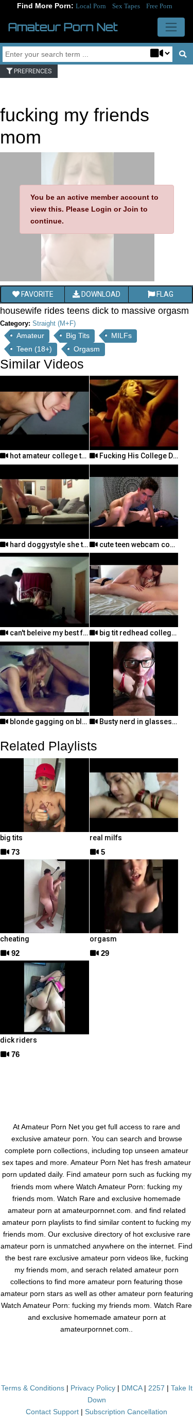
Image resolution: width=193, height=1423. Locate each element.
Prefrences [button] (31, 71)
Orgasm (87, 349)
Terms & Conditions (32, 1388)
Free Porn (159, 6)
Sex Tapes (126, 6)
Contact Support (52, 1412)
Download (100, 294)
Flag (164, 294)
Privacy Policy (93, 1388)
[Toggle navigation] (171, 27)
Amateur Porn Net (63, 27)
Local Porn (91, 6)
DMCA (131, 1388)
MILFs (121, 335)
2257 (156, 1388)
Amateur (30, 335)
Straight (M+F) (54, 323)
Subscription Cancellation (126, 1412)
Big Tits (78, 335)
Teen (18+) (34, 349)
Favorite (37, 294)
